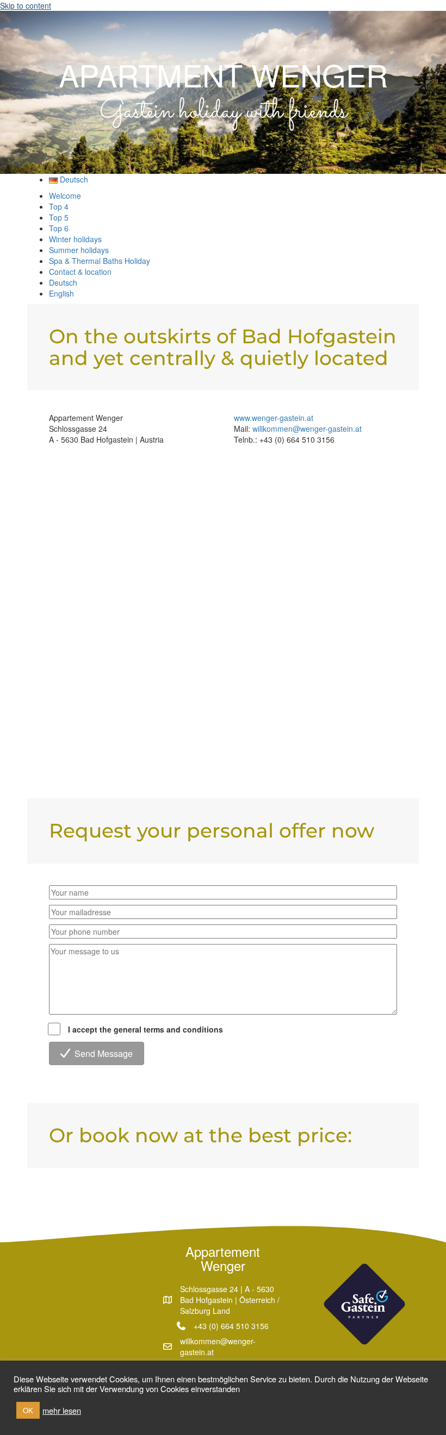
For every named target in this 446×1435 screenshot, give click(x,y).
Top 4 (59, 206)
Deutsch (63, 282)
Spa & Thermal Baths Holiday (99, 260)
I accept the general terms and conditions (145, 1029)
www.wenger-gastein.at (273, 417)
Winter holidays (75, 239)
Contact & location (80, 271)
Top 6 (59, 228)
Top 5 (59, 217)
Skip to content (25, 5)
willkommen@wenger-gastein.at (307, 428)
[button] (96, 1053)
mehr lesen (61, 1410)
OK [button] (28, 1410)
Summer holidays (79, 249)
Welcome (65, 195)
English (61, 293)
